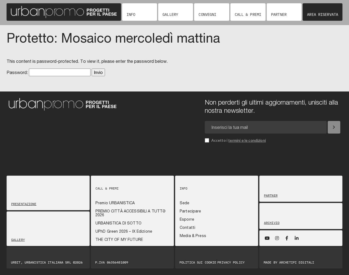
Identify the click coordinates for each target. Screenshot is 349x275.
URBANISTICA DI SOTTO (118, 223)
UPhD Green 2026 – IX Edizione (123, 231)
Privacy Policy (231, 262)
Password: (18, 72)
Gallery (170, 14)
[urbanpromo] (64, 12)
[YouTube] (267, 238)
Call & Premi (248, 14)
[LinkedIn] (296, 238)
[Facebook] (287, 238)
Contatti (187, 227)
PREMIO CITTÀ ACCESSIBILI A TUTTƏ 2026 (130, 213)
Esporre (187, 219)
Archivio (271, 222)
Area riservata (322, 14)
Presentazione (24, 204)
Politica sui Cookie (197, 262)
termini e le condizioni (247, 140)
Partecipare (190, 211)
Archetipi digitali (296, 262)
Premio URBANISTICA (115, 203)
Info (131, 14)
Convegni (207, 14)
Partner (279, 14)
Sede (184, 203)
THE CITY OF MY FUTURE (119, 239)
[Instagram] (277, 238)
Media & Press (193, 236)
